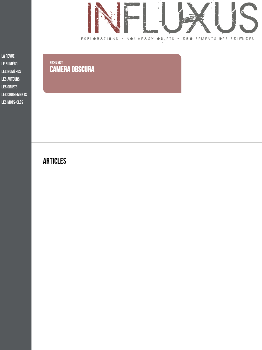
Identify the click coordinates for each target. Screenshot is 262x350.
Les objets (9, 87)
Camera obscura (72, 70)
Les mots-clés (12, 102)
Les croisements (14, 95)
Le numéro (9, 64)
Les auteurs (11, 79)
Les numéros (11, 72)
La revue (8, 56)
